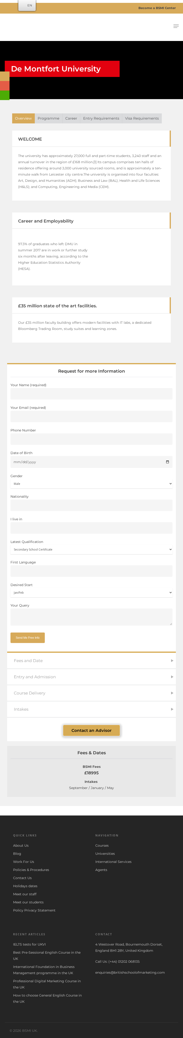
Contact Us (22, 878)
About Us (21, 845)
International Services (113, 862)
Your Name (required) (28, 385)
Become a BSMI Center (156, 8)
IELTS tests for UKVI (29, 944)
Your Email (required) (28, 407)
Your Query (19, 605)
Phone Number (23, 430)
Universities (105, 853)
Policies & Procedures (31, 870)
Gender (16, 476)
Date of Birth (21, 453)
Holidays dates (25, 886)
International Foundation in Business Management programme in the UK (44, 970)
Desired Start (21, 585)
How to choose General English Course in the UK (47, 998)
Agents (101, 870)
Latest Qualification (26, 542)
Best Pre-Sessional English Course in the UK (47, 955)
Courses (102, 845)
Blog (17, 853)
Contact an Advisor (91, 730)
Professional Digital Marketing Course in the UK (47, 984)
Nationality (19, 496)
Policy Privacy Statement (34, 910)
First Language (23, 562)
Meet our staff (24, 894)
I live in (16, 519)
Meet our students (28, 902)
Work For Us (23, 862)
